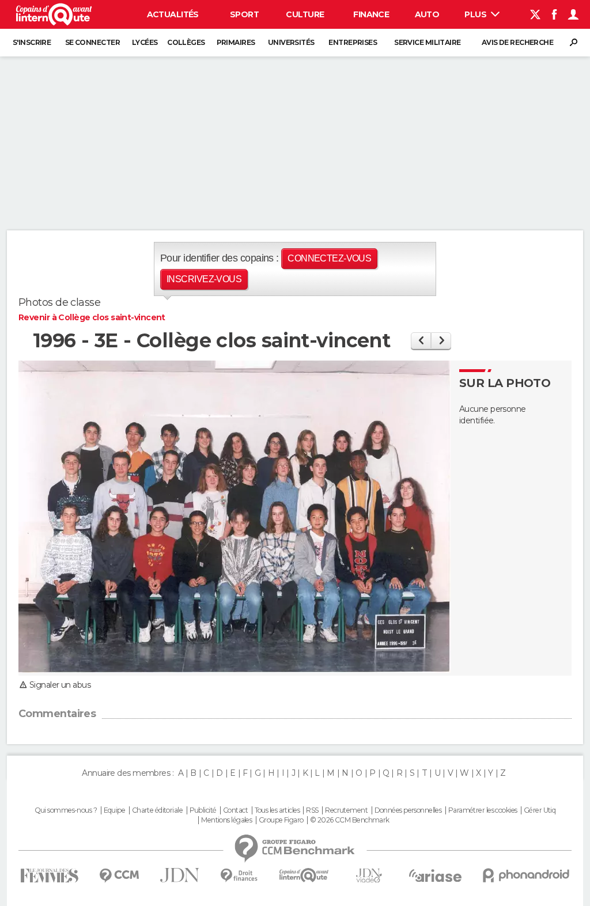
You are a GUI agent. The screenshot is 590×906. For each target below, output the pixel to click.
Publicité (203, 810)
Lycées (145, 42)
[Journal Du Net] (180, 875)
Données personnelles (408, 810)
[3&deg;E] (441, 340)
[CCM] (119, 876)
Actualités (173, 14)
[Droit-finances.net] (239, 876)
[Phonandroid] (526, 875)
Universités (291, 42)
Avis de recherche (517, 42)
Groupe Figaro (281, 820)
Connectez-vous (329, 258)
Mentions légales (226, 820)
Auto (427, 14)
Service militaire (427, 42)
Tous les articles (277, 810)
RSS (312, 810)
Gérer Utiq (539, 810)
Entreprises (352, 42)
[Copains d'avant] (304, 875)
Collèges (186, 42)
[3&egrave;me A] (421, 340)
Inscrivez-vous (204, 279)
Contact (235, 810)
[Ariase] (435, 875)
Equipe (115, 810)
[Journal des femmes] (49, 876)
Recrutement (346, 810)
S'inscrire (32, 42)
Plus (476, 14)
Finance (371, 14)
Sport (244, 14)
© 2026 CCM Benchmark (349, 820)
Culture (305, 14)
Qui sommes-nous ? (66, 810)
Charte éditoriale (157, 810)
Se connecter (92, 42)
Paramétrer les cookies (482, 810)
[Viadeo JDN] (368, 876)
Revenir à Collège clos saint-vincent (91, 317)
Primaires (236, 42)
